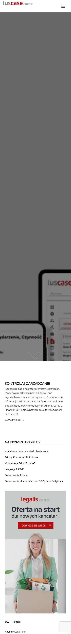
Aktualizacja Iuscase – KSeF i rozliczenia (26, 451)
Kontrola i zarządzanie (27, 383)
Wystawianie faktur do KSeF (20, 463)
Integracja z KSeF (14, 469)
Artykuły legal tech (15, 631)
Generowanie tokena (16, 475)
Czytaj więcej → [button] (14, 419)
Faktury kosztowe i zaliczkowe (21, 457)
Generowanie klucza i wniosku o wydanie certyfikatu (34, 481)
